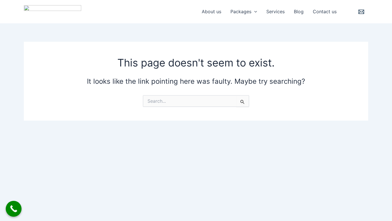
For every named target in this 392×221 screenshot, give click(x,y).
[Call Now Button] (14, 209)
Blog (299, 11)
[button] (254, 11)
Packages (240, 11)
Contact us (325, 11)
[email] (362, 12)
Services (275, 11)
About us (211, 11)
